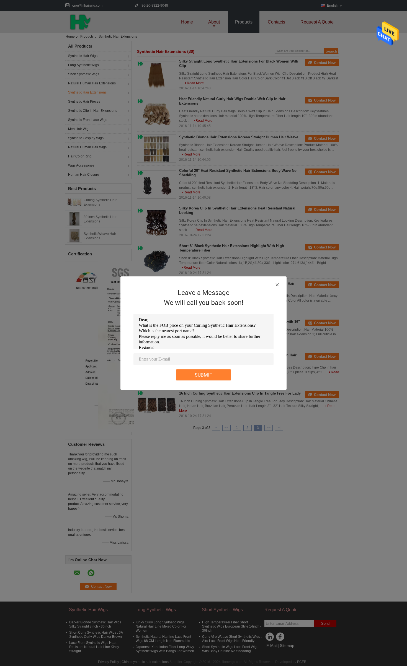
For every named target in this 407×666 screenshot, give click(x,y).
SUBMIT (204, 375)
